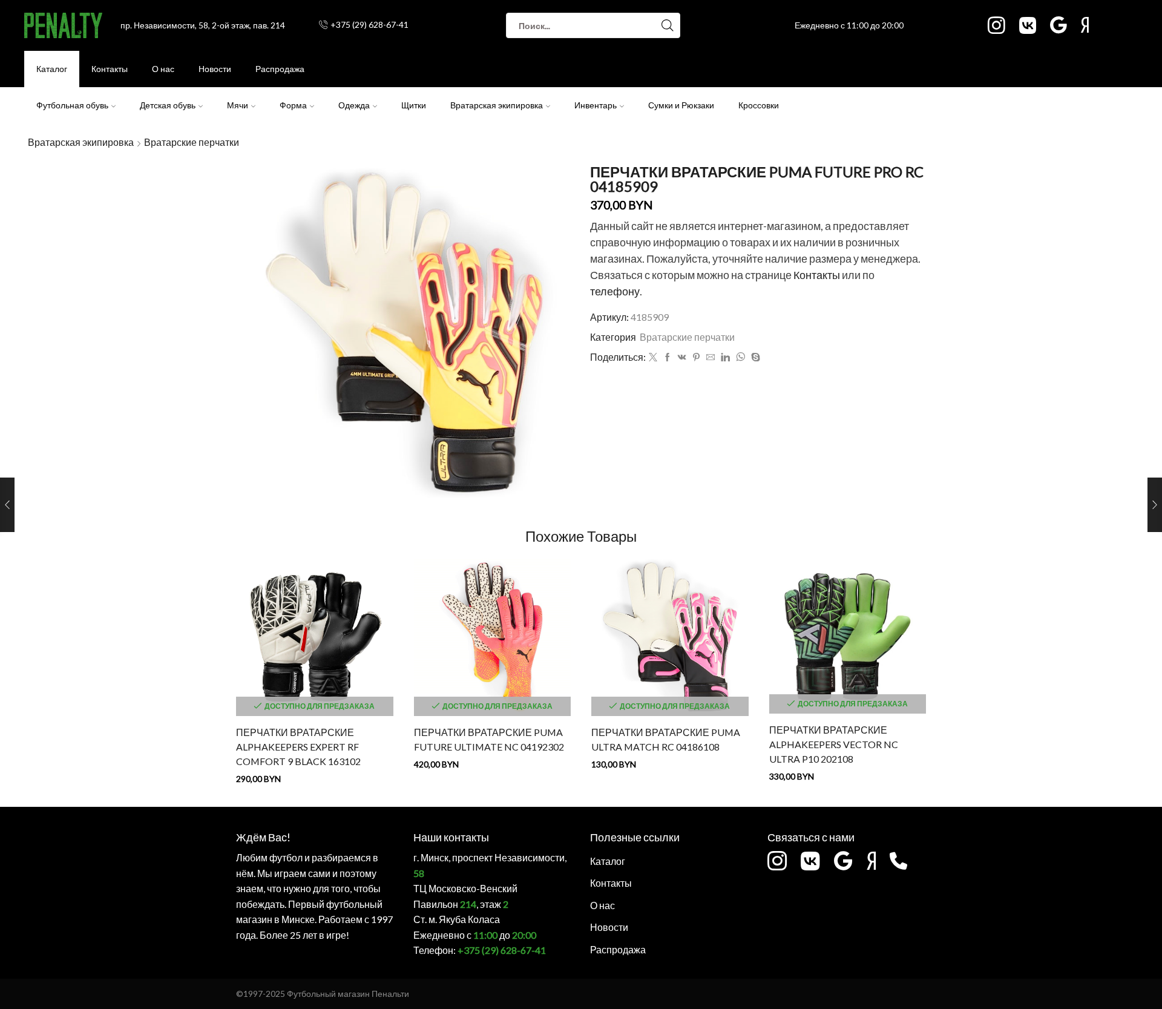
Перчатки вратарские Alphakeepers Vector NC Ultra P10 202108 (833, 744)
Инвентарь (595, 105)
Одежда (354, 105)
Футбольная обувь (72, 105)
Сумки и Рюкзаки (681, 105)
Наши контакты (451, 837)
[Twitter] (653, 357)
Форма (293, 105)
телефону (615, 291)
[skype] (754, 357)
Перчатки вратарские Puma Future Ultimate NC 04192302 (489, 739)
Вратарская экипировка (496, 105)
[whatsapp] (740, 357)
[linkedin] (725, 357)
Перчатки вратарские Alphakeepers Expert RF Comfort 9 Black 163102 (298, 746)
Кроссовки (758, 105)
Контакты (109, 69)
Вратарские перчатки (191, 142)
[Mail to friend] (710, 357)
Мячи (237, 105)
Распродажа (279, 69)
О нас (163, 69)
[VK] (682, 357)
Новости (215, 69)
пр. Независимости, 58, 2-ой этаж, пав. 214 (202, 25)
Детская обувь (167, 105)
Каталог (51, 69)
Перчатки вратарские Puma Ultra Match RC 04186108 (665, 739)
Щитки (413, 105)
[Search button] (667, 25)
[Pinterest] (696, 357)
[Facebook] (667, 357)
